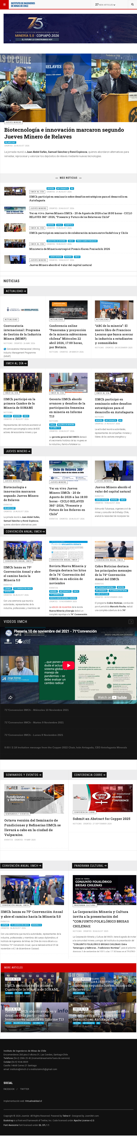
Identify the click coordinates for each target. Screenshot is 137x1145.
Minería (50, 188)
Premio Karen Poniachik (87, 241)
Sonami (7, 416)
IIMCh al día (15, 363)
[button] (126, 58)
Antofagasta (62, 188)
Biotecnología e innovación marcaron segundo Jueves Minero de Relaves (102, 985)
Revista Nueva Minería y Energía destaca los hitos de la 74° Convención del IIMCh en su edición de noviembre (67, 574)
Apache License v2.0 (84, 1120)
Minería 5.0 (8, 592)
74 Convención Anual (118, 590)
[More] (131, 622)
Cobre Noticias (102, 594)
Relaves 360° (9, 508)
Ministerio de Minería (56, 241)
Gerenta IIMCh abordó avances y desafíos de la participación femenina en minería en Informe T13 (64, 136)
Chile (7, 149)
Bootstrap (8, 1120)
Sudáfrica (69, 225)
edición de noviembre (61, 607)
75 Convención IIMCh (23, 588)
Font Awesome (11, 1125)
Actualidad (14, 291)
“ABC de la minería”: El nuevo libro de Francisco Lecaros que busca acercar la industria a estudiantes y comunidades (114, 334)
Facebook (9, 1089)
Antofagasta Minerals (105, 587)
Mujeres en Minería (21, 149)
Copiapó (7, 588)
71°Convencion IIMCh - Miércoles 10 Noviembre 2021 (36, 710)
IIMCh (71, 241)
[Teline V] (23, 4)
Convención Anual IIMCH (24, 531)
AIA (72, 188)
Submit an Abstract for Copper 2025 (101, 819)
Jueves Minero (56, 257)
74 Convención (56, 595)
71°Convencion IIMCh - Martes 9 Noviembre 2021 (34, 722)
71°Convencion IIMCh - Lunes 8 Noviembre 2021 (33, 735)
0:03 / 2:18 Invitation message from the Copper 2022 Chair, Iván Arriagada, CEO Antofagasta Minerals (65, 747)
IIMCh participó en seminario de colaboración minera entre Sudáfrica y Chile (78, 233)
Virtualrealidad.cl (33, 1101)
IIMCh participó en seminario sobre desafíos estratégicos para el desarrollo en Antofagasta (101, 1015)
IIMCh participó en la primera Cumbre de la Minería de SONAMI (19, 403)
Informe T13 (37, 149)
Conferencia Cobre (88, 775)
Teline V (66, 1116)
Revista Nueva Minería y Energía (63, 598)
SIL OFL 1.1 (44, 1125)
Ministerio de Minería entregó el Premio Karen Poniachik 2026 (69, 249)
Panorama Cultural (89, 865)
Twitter (24, 1089)
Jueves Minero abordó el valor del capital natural (60, 265)
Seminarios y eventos (22, 775)
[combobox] (132, 4)
